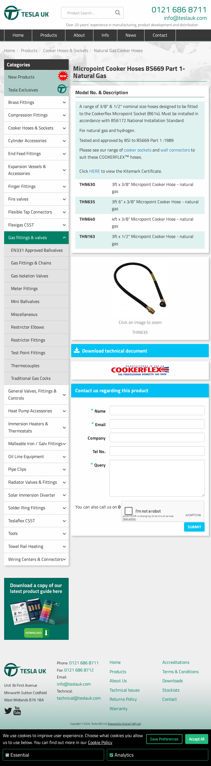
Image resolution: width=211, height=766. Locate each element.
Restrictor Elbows (27, 327)
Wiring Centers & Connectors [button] (35, 559)
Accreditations (175, 662)
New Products (21, 77)
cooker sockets (137, 150)
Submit (194, 527)
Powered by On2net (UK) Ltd (124, 724)
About (79, 35)
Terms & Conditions (180, 671)
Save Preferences (164, 739)
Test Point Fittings (28, 352)
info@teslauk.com (185, 17)
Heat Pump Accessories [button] (30, 410)
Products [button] (48, 35)
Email (98, 424)
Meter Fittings (24, 288)
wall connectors (175, 150)
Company (97, 438)
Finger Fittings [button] (21, 186)
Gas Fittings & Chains (31, 262)
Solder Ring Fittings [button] (26, 507)
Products (29, 50)
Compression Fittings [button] (28, 115)
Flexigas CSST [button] (21, 224)
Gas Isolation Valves (29, 275)
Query (98, 464)
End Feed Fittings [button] (24, 153)
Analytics (124, 755)
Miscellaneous (24, 314)
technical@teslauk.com (79, 698)
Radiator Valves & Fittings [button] (32, 482)
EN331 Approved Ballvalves (37, 250)
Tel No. (99, 451)
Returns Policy (123, 699)
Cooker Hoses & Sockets (65, 50)
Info (105, 35)
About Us (118, 680)
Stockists (170, 690)
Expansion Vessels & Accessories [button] (27, 170)
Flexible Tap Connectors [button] (30, 212)
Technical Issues (125, 690)
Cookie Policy (100, 742)
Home (18, 35)
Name (98, 410)
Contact (160, 35)
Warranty (118, 708)
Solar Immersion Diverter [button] (31, 495)
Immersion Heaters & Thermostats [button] (28, 427)
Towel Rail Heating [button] (25, 546)
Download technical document (114, 350)
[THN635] (140, 288)
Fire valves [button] (18, 199)
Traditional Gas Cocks (31, 378)
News (131, 35)
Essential (19, 755)
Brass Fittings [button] (21, 102)
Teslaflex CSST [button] (21, 520)
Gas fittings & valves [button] (27, 237)
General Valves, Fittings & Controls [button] (32, 394)
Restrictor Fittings (28, 340)
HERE (94, 171)
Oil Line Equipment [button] (26, 456)
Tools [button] (13, 533)
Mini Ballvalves (25, 301)
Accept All (196, 739)
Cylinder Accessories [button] (27, 140)
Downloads (172, 680)
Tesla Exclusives (23, 89)
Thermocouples (25, 365)
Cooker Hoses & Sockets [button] (30, 127)
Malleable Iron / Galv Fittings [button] (35, 443)
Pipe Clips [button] (17, 469)
